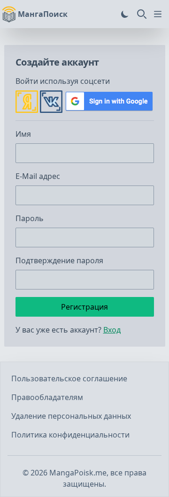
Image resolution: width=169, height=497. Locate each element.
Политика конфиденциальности (70, 435)
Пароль (29, 218)
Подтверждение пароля (59, 260)
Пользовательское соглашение (69, 378)
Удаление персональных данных (71, 416)
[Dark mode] (124, 14)
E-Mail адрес (37, 176)
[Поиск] (141, 14)
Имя (23, 134)
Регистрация (84, 307)
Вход (112, 330)
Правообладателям (47, 397)
